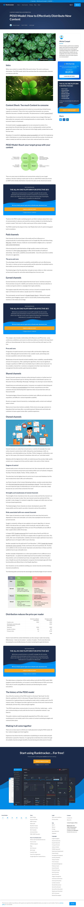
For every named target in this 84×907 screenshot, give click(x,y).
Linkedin (21, 817)
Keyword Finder (33, 819)
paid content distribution (13, 244)
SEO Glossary (33, 848)
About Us (69, 820)
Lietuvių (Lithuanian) (56, 880)
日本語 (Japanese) (56, 849)
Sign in (71, 4)
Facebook (3, 817)
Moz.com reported (16, 527)
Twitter (16, 817)
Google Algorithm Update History (37, 856)
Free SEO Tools (33, 852)
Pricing (31, 4)
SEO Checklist (33, 829)
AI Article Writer (34, 832)
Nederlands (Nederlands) (57, 851)
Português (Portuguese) (57, 855)
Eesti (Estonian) (55, 872)
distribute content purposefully (29, 135)
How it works (25, 4)
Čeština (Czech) (55, 866)
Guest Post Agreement (35, 854)
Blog (35, 4)
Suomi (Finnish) (55, 874)
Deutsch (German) (56, 840)
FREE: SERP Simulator (35, 834)
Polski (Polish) (55, 853)
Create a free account (29, 209)
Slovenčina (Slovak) (56, 887)
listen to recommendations (19, 387)
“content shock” (48, 113)
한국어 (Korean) (55, 893)
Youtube (7, 817)
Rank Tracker (33, 817)
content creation (21, 125)
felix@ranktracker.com (72, 832)
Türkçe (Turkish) (55, 859)
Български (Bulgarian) (57, 863)
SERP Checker (33, 821)
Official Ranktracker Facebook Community (12, 817)
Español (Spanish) (56, 842)
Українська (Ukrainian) (57, 891)
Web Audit (32, 823)
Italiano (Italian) (55, 847)
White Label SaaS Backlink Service (37, 839)
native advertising (22, 250)
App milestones (55, 831)
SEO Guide (32, 850)
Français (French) (56, 844)
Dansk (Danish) (55, 868)
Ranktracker (8, 5)
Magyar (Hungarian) (56, 876)
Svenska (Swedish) (56, 857)
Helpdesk (54, 833)
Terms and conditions (56, 817)
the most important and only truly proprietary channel (24, 484)
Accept (72, 903)
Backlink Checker (34, 825)
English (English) (55, 838)
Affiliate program (34, 843)
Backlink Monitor (34, 827)
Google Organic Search (32, 295)
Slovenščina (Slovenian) (57, 889)
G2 (26, 817)
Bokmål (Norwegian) (56, 895)
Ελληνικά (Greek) (56, 870)
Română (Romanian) (56, 884)
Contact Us (69, 817)
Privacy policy (55, 819)
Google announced (20, 533)
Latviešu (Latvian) (56, 882)
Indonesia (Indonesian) (57, 878)
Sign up (77, 4)
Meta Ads (8, 242)
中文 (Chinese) (55, 861)
